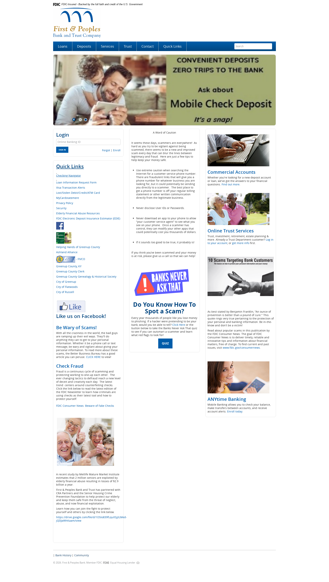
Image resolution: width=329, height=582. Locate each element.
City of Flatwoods (67, 287)
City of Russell (65, 292)
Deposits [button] (84, 46)
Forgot (106, 150)
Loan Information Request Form (76, 182)
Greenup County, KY (69, 266)
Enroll (117, 150)
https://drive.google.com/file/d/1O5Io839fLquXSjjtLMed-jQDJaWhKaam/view (91, 518)
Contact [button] (147, 46)
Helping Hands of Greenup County (78, 247)
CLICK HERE (93, 357)
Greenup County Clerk (70, 271)
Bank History (63, 555)
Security (61, 208)
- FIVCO (80, 259)
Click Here (178, 325)
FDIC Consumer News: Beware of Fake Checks (85, 405)
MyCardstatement (67, 198)
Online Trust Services (231, 231)
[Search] (269, 46)
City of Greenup (66, 281)
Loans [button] (62, 46)
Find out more (231, 184)
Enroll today (234, 411)
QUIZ (165, 343)
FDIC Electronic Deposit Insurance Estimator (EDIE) (88, 218)
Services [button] (107, 46)
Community (81, 555)
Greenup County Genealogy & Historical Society (86, 276)
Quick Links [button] (172, 46)
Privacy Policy (64, 203)
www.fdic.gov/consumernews (241, 347)
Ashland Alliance (66, 252)
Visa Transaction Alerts (70, 187)
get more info (240, 243)
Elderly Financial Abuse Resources (78, 213)
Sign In (62, 149)
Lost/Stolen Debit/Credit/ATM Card (78, 193)
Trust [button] (128, 46)
